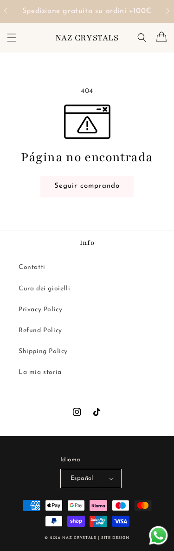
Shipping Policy (43, 351)
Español (82, 478)
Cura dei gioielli (44, 288)
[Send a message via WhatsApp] (158, 535)
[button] (10, 11)
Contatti (32, 267)
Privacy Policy (40, 309)
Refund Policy (40, 330)
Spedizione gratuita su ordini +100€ (87, 11)
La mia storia (40, 372)
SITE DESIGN (115, 538)
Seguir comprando (90, 186)
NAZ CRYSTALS (79, 538)
